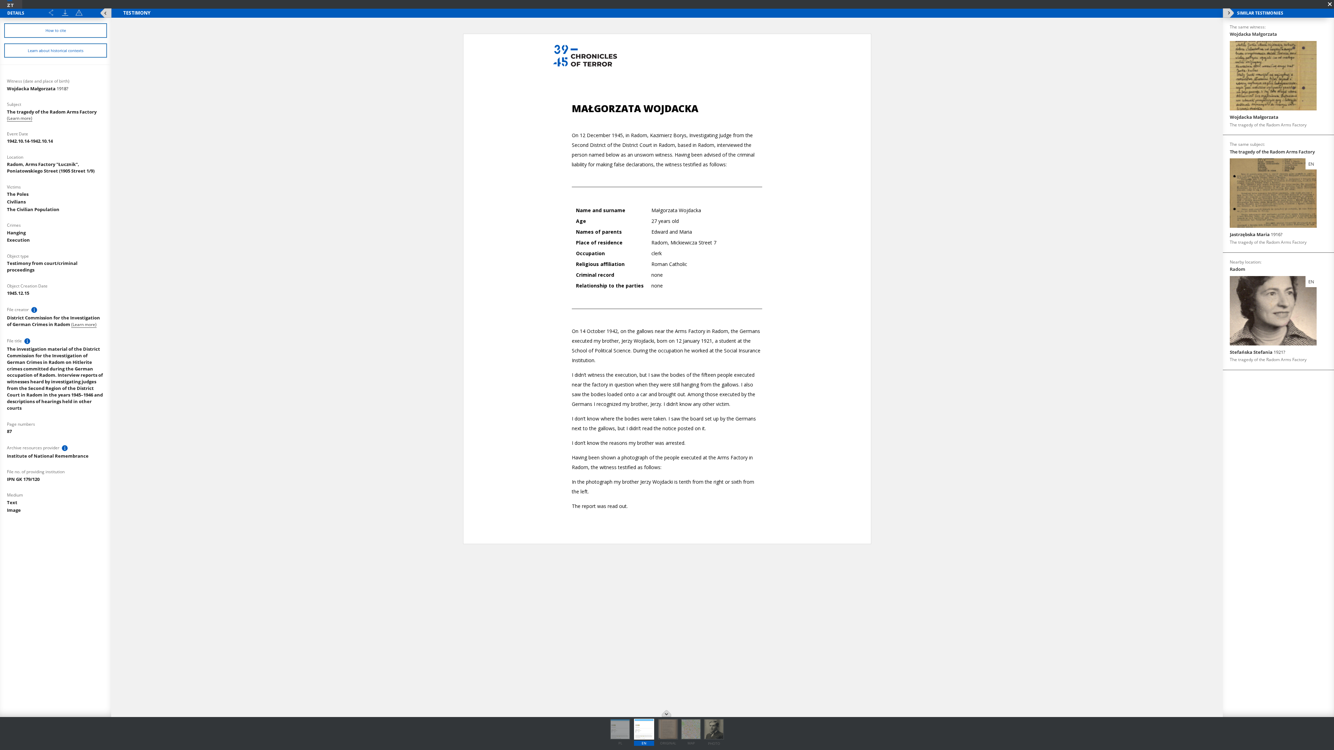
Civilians (16, 202)
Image (14, 510)
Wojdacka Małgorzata (37, 88)
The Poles (17, 194)
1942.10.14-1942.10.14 (30, 141)
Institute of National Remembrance (48, 456)
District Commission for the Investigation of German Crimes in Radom (53, 321)
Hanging (16, 233)
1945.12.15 (18, 293)
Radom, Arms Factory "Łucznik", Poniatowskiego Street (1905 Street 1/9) (50, 167)
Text (12, 502)
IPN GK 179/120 (23, 479)
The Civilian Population (33, 209)
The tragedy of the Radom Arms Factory (52, 112)
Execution (18, 240)
